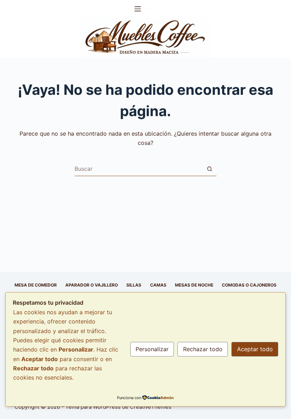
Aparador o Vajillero (91, 285)
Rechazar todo (203, 349)
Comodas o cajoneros (249, 285)
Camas (158, 285)
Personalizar (152, 349)
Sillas (133, 285)
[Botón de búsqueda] (209, 169)
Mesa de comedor (36, 285)
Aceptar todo (255, 349)
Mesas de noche (194, 285)
